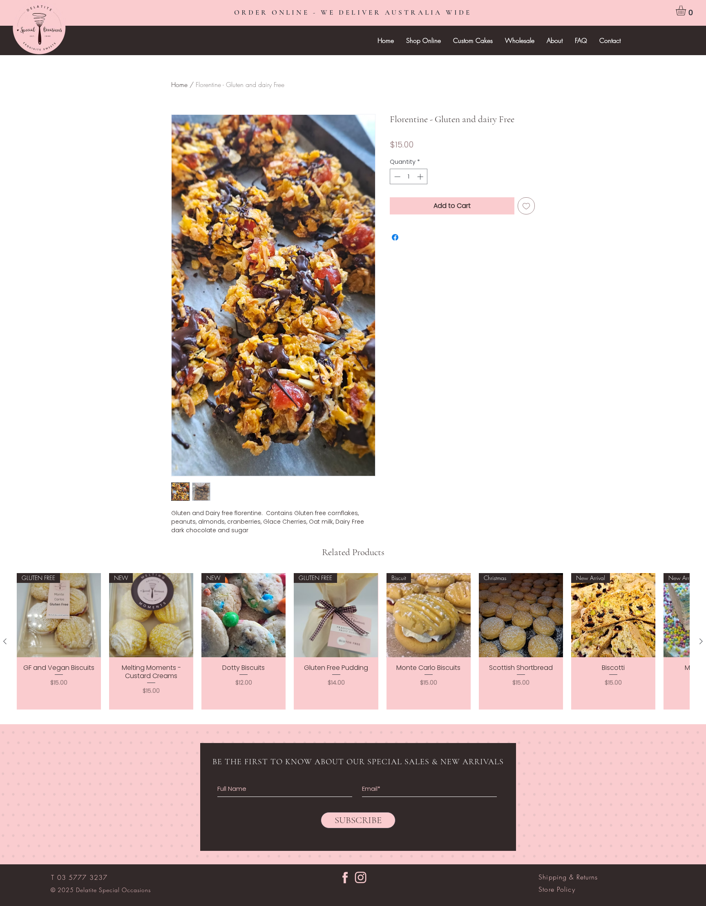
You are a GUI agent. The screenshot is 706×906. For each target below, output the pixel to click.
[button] (687, 10)
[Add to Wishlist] (526, 205)
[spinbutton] (409, 176)
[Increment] (421, 176)
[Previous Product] (5, 641)
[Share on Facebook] (395, 237)
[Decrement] (396, 176)
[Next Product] (701, 641)
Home (179, 84)
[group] (353, 641)
